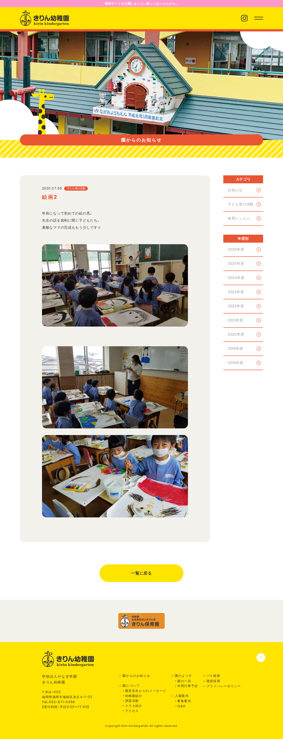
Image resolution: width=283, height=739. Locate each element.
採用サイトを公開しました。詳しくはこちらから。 (141, 3)
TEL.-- (58, 702)
